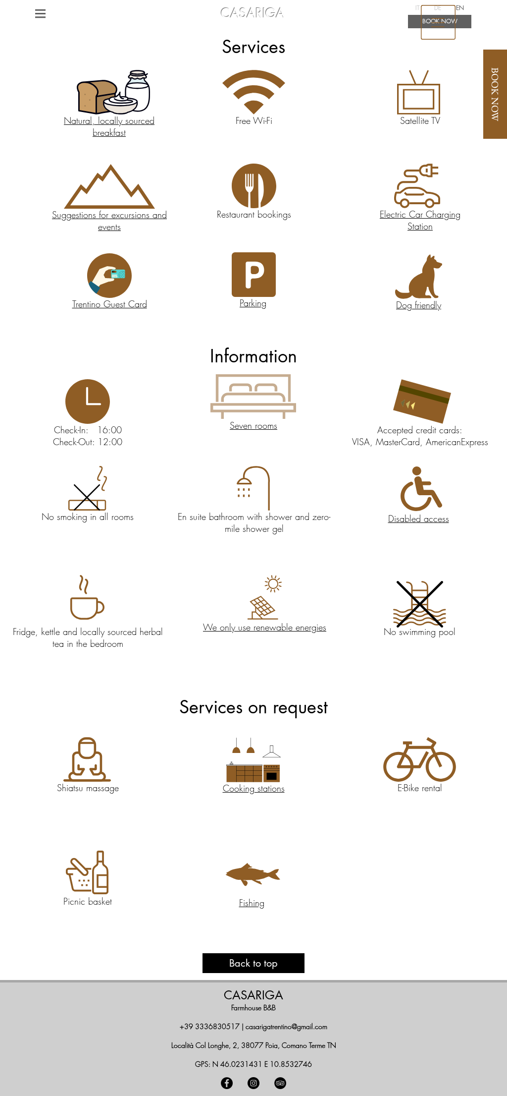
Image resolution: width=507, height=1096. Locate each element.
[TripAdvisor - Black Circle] (280, 1083)
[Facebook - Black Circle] (227, 1083)
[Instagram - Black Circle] (253, 1083)
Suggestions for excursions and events (109, 220)
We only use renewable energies (264, 627)
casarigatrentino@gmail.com (286, 1026)
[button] (40, 13)
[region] (438, 21)
